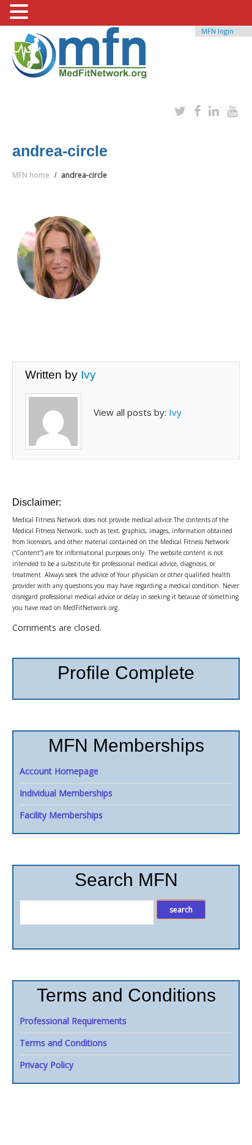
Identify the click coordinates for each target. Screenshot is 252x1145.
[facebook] (197, 111)
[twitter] (180, 111)
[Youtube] (232, 111)
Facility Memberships (61, 815)
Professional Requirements (73, 1021)
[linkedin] (213, 111)
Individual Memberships (66, 793)
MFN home (31, 175)
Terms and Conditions (63, 1043)
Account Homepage (59, 771)
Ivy (88, 374)
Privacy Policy (46, 1064)
